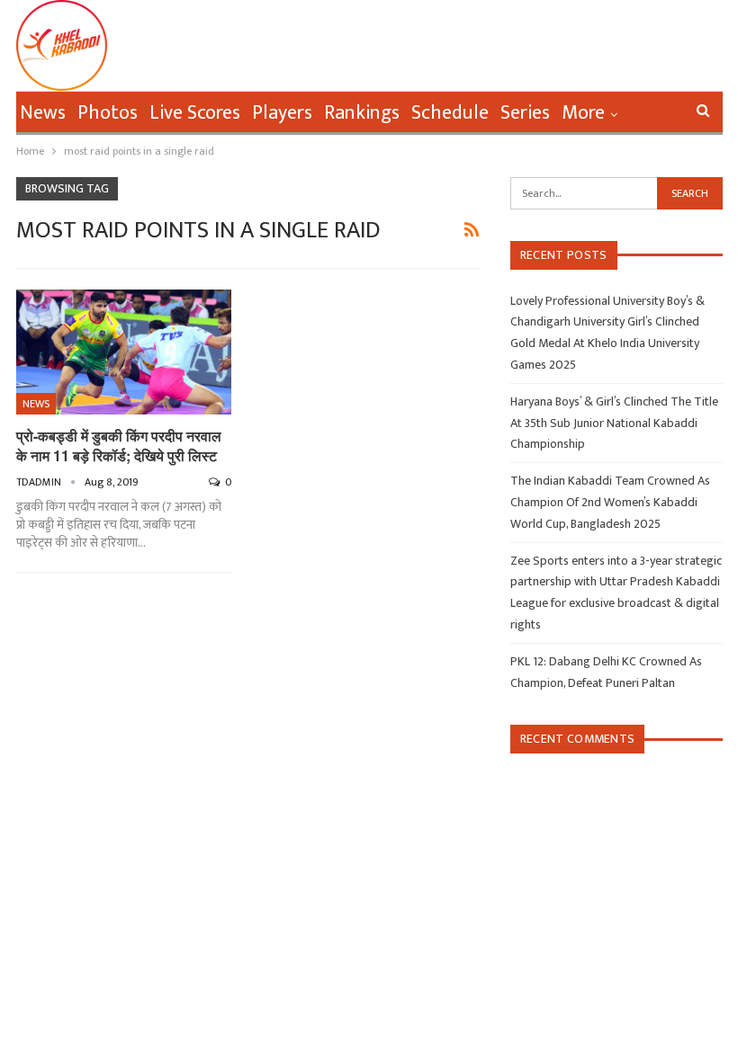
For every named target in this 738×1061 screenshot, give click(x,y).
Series (525, 112)
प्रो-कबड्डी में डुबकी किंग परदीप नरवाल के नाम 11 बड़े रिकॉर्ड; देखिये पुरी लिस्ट (118, 445)
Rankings (362, 112)
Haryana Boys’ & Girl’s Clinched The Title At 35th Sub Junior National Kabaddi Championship (614, 423)
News (43, 112)
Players (282, 112)
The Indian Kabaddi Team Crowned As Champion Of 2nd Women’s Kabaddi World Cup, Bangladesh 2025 (610, 502)
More (583, 112)
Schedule (450, 112)
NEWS (36, 404)
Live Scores (194, 112)
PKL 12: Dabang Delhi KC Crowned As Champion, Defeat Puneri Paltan (606, 672)
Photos (107, 112)
